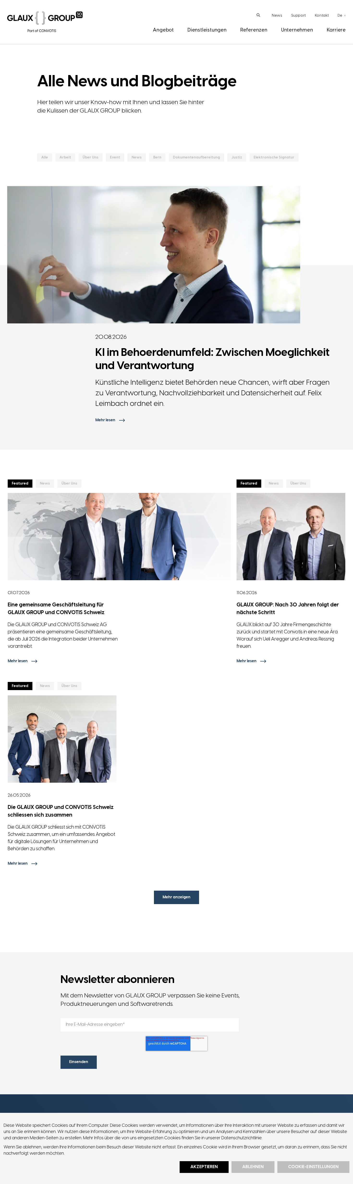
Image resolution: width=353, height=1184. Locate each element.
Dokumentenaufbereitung (196, 157)
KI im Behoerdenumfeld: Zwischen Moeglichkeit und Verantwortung (212, 359)
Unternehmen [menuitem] (297, 30)
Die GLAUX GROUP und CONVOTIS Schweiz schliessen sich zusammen (61, 811)
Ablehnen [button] (253, 1167)
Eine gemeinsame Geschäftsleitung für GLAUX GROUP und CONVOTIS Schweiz (56, 609)
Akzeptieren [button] (204, 1167)
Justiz (236, 157)
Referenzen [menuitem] (254, 30)
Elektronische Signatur (274, 157)
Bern (157, 157)
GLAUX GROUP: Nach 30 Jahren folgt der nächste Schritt (288, 609)
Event (115, 157)
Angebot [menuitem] (163, 30)
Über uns (90, 157)
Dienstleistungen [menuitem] (207, 30)
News (137, 157)
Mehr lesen (105, 420)
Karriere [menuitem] (336, 30)
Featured (20, 483)
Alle (44, 157)
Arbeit (65, 157)
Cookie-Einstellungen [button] (313, 1167)
